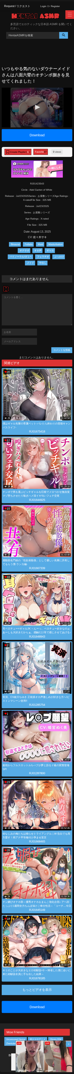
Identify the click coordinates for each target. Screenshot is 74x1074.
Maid (40, 244)
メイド (30, 262)
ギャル (50, 250)
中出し (42, 262)
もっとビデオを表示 (37, 989)
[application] (37, 107)
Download (37, 135)
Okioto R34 (55, 1039)
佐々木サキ (40, 237)
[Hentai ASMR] (38, 16)
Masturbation (55, 244)
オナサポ (24, 250)
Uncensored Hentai (15, 1039)
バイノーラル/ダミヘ (21, 256)
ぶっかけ (59, 256)
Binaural (15, 244)
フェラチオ (43, 256)
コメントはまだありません (29, 279)
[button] (37, 107)
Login (43, 6)
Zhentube (10, 1043)
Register (55, 6)
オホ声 (37, 250)
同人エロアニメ (37, 1039)
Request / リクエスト (17, 6)
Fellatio (29, 244)
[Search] (63, 35)
